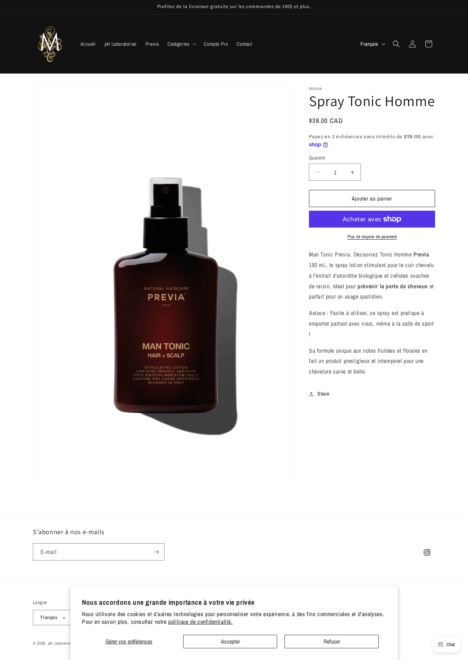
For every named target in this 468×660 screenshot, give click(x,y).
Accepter (230, 641)
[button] (181, 44)
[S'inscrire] (156, 551)
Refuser (332, 641)
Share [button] (323, 394)
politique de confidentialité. (200, 622)
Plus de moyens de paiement (372, 237)
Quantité (317, 158)
